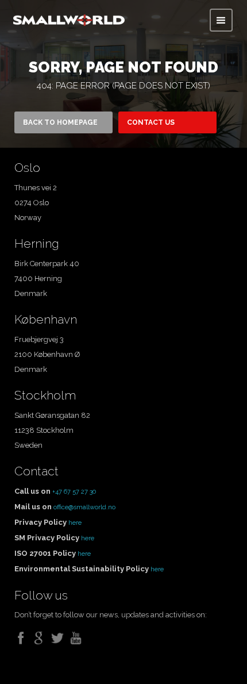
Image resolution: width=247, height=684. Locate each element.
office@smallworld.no (84, 507)
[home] (68, 17)
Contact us (151, 122)
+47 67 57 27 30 (74, 491)
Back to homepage (60, 122)
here (75, 523)
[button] (221, 20)
